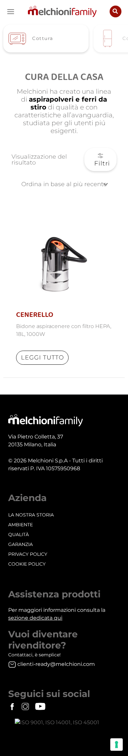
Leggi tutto (42, 357)
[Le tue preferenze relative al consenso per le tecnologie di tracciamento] (116, 744)
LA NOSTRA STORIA (31, 515)
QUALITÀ (18, 534)
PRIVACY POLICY (27, 554)
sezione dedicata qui (35, 618)
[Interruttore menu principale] (11, 12)
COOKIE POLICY (27, 564)
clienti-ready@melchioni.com (56, 664)
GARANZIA (20, 544)
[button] (115, 11)
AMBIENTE (20, 525)
